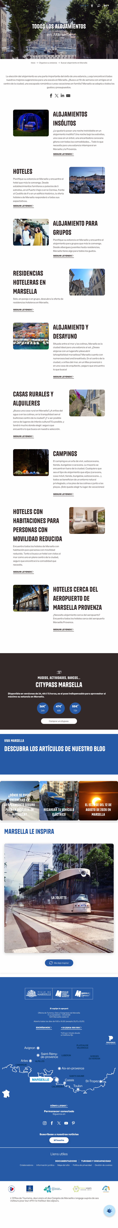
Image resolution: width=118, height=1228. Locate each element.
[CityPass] (85, 5)
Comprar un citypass (58, 721)
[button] (98, 5)
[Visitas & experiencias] (87, 5)
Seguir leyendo (62, 154)
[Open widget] (109, 1211)
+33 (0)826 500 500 (70, 1027)
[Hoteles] (83, 5)
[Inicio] (81, 5)
